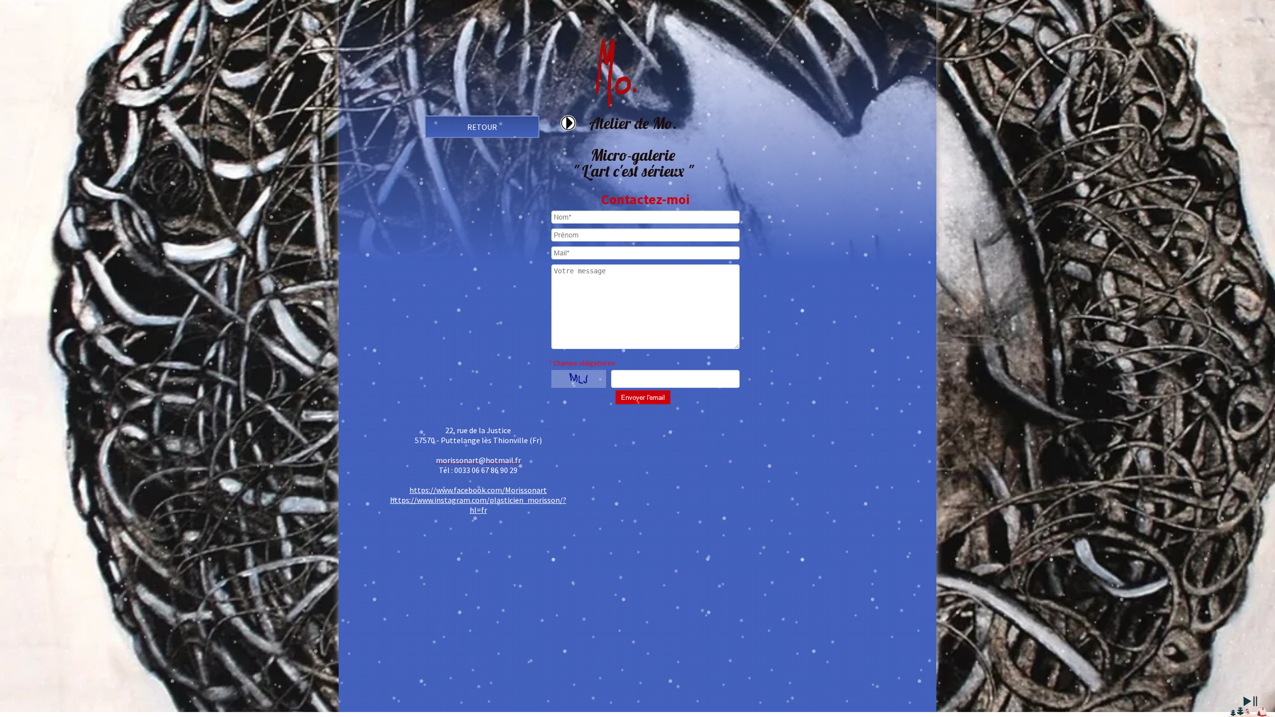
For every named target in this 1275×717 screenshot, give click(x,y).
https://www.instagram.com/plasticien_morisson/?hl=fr (478, 505)
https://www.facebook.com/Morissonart (478, 490)
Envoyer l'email (643, 397)
